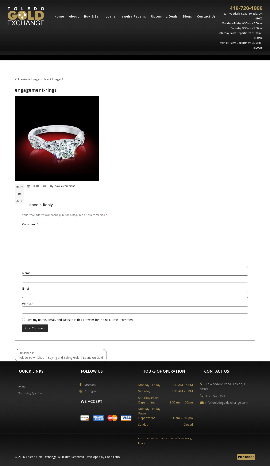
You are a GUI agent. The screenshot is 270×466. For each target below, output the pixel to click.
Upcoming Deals (164, 16)
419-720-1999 (246, 7)
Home (59, 16)
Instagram (91, 391)
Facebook (89, 385)
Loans (110, 16)
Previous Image (28, 79)
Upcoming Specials (30, 393)
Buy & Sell (92, 16)
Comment (30, 224)
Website (27, 304)
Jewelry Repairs (133, 16)
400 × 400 (41, 186)
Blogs (187, 16)
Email (26, 288)
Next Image (52, 79)
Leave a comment (64, 186)
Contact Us (206, 16)
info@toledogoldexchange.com (226, 403)
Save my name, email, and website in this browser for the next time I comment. (80, 320)
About (74, 16)
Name (26, 273)
